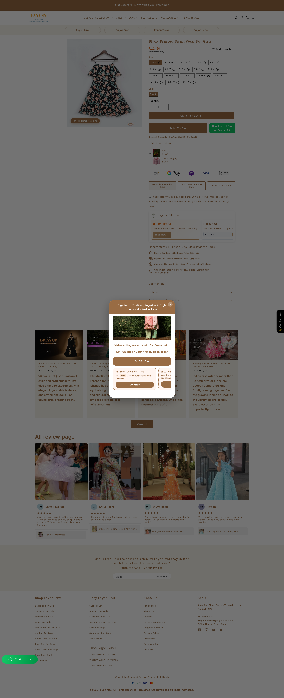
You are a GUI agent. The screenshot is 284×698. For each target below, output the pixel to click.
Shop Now (135, 384)
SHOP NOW (142, 361)
